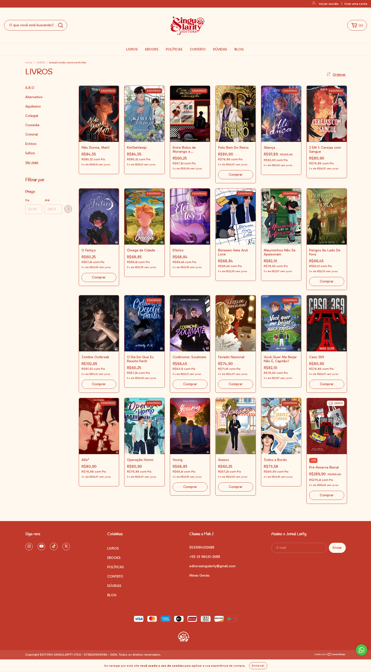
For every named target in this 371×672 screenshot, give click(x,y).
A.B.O (29, 88)
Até (47, 200)
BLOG (239, 49)
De (27, 200)
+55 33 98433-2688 (204, 557)
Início (28, 62)
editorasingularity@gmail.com (212, 566)
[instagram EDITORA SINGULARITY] (29, 546)
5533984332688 (201, 547)
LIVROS (132, 49)
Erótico (31, 144)
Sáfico (30, 153)
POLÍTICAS (174, 49)
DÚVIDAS (220, 49)
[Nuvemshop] (330, 655)
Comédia (32, 125)
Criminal (31, 134)
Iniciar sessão (329, 4)
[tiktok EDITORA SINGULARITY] (54, 546)
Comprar (236, 174)
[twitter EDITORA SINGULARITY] (66, 546)
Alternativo (34, 97)
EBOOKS (151, 49)
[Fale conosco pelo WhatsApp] (361, 650)
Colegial (31, 116)
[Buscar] (61, 25)
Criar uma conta (355, 4)
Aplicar (68, 209)
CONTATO (198, 49)
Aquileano (33, 106)
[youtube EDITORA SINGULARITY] (41, 546)
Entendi (258, 665)
